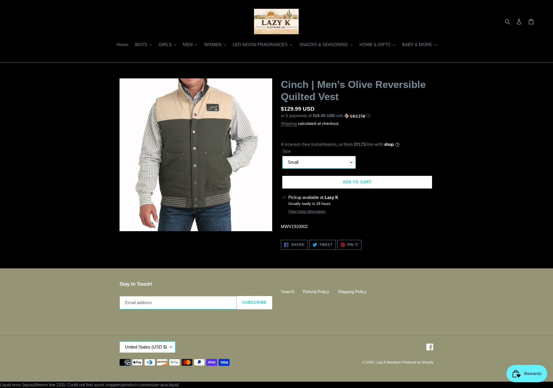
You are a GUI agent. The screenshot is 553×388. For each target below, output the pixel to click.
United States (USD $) (146, 346)
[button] (325, 115)
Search (287, 291)
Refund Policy (316, 291)
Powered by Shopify (417, 362)
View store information (306, 211)
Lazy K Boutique (389, 362)
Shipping (289, 123)
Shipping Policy (352, 291)
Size (286, 151)
